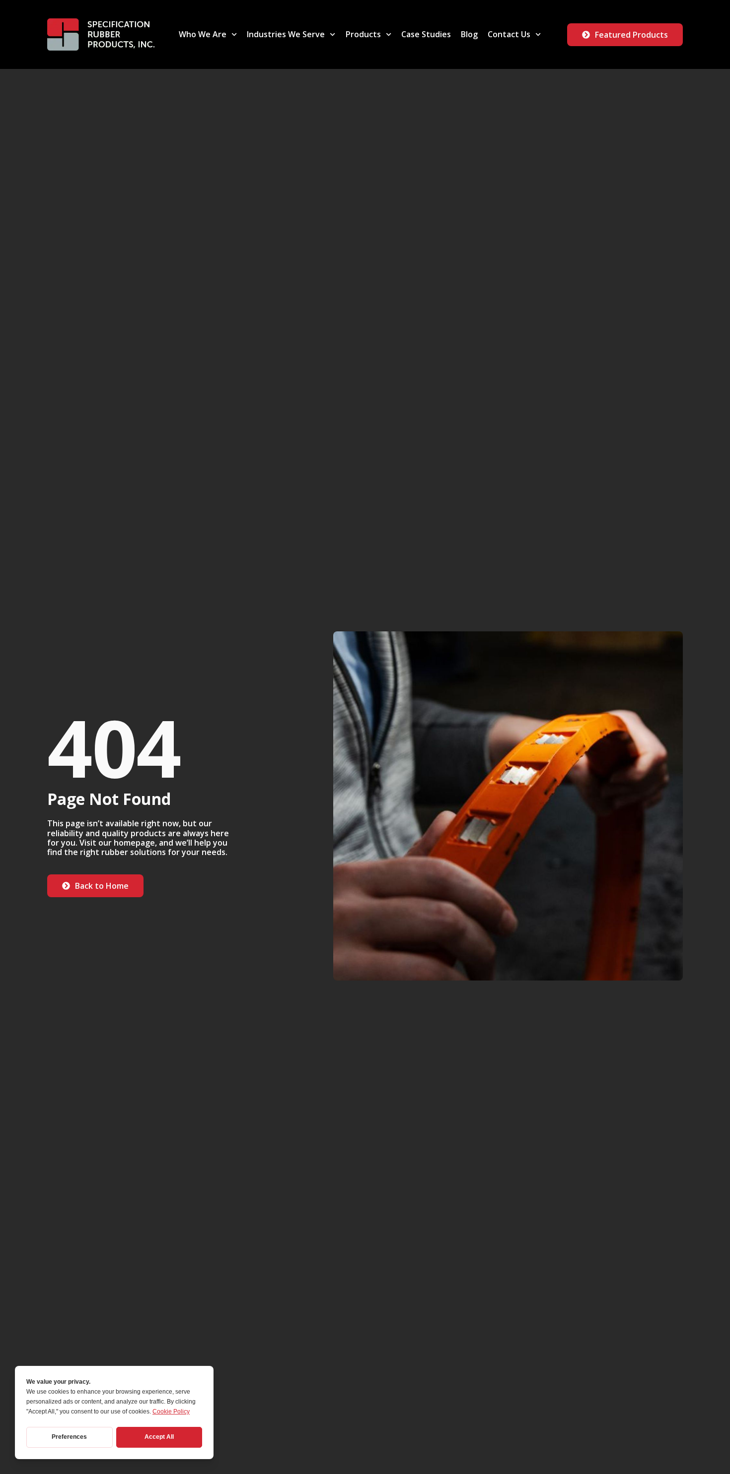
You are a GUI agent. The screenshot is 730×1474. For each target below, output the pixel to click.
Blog (469, 34)
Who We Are (202, 34)
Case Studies (426, 34)
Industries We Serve (286, 34)
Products (363, 34)
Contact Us (509, 34)
